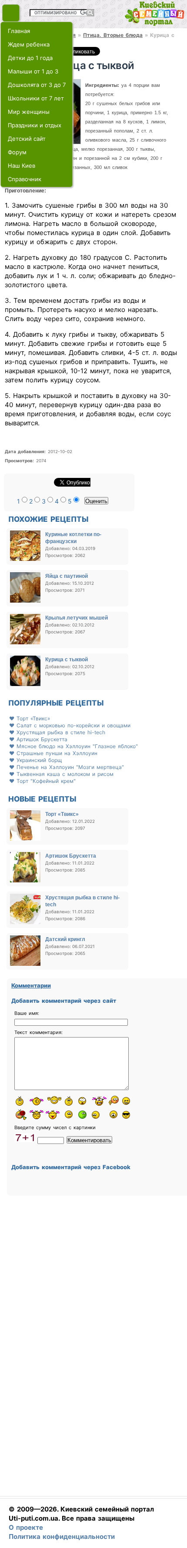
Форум (17, 152)
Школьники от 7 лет (36, 98)
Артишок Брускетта (70, 856)
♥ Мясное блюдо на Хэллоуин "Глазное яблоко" (73, 746)
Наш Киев (21, 165)
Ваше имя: (26, 1013)
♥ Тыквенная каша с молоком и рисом (61, 774)
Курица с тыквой (66, 659)
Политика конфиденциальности (62, 1536)
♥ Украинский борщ (35, 760)
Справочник (24, 179)
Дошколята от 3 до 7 (37, 84)
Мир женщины (29, 111)
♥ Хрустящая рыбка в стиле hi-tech (57, 732)
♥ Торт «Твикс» (29, 718)
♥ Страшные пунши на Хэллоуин (53, 753)
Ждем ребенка (29, 44)
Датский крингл (65, 939)
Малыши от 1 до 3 (33, 71)
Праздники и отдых (34, 125)
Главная (19, 30)
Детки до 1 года (30, 57)
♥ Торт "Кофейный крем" (42, 781)
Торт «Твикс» (62, 814)
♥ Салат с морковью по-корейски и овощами (69, 725)
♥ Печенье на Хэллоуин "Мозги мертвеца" (66, 767)
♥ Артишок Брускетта (38, 739)
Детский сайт (27, 138)
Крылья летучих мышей (76, 618)
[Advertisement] (92, 1351)
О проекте (26, 1527)
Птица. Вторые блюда (113, 35)
